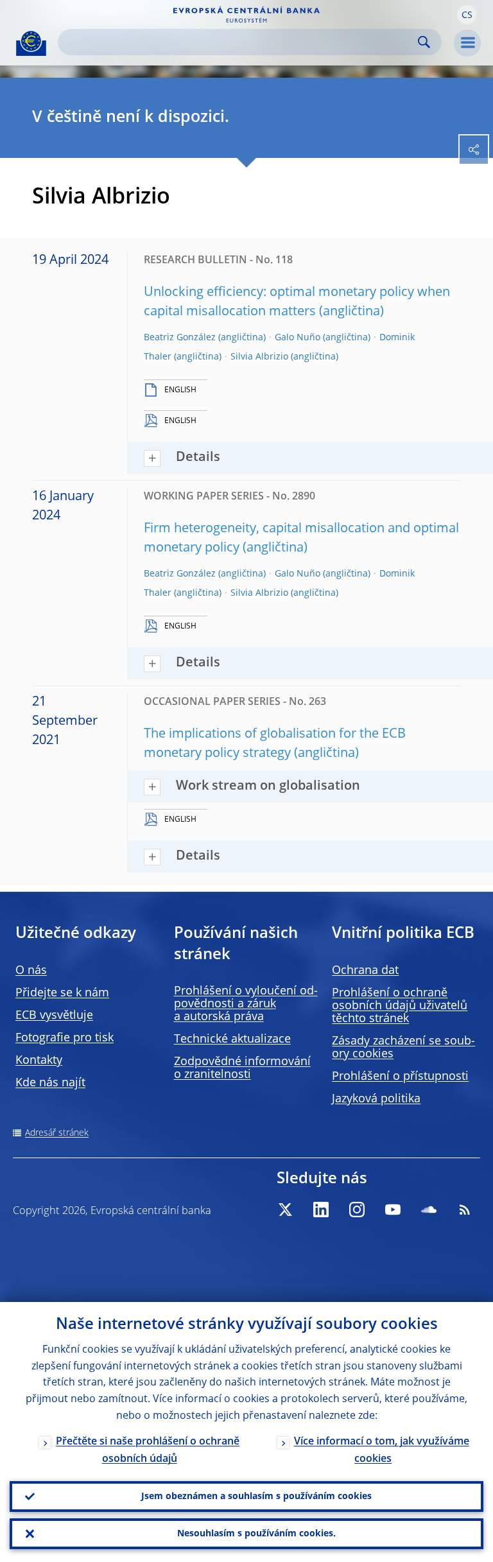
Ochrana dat (365, 970)
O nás (31, 970)
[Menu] (467, 43)
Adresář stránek (57, 1133)
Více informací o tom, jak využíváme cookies (381, 1450)
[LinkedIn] (321, 1209)
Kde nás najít (50, 1083)
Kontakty (38, 1060)
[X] (285, 1209)
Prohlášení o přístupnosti (400, 1076)
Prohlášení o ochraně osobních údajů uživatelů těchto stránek (399, 1006)
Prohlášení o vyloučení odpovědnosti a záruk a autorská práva (246, 1004)
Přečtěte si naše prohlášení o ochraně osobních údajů (147, 1450)
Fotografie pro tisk (64, 1038)
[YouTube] (392, 1209)
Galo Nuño (297, 337)
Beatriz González (180, 337)
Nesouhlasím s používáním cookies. (256, 1533)
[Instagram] (357, 1209)
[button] (466, 14)
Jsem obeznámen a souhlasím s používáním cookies (256, 1496)
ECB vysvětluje (54, 1015)
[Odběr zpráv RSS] (464, 1209)
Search (424, 42)
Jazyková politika (376, 1099)
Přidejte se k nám (62, 993)
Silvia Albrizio (259, 356)
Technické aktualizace (232, 1039)
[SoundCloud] (428, 1209)
